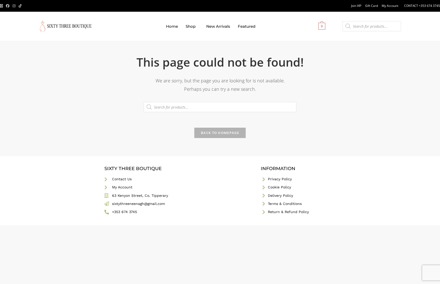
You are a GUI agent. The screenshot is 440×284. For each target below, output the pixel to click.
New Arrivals (218, 26)
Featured (246, 26)
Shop (191, 26)
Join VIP (356, 6)
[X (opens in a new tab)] (2, 5)
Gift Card (371, 6)
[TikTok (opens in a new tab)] (20, 5)
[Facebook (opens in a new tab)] (7, 5)
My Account (390, 6)
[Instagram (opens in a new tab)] (14, 5)
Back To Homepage (220, 132)
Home (172, 26)
